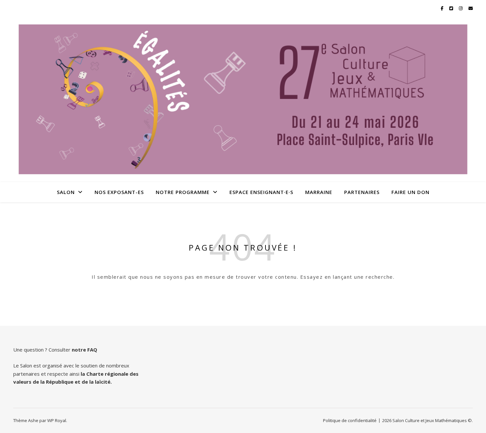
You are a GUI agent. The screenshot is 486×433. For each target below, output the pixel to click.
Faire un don (410, 192)
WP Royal (56, 420)
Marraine (318, 192)
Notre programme (183, 192)
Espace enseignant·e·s (261, 192)
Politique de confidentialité (350, 420)
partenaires (26, 373)
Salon (66, 192)
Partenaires (362, 192)
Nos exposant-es (119, 192)
